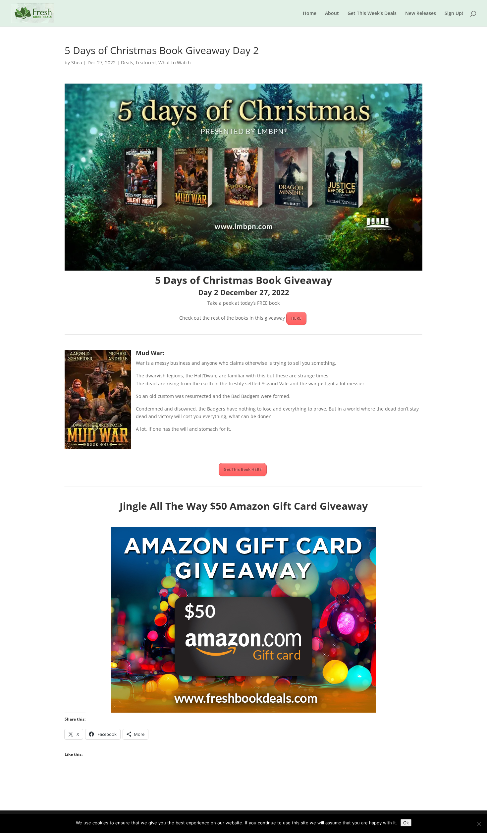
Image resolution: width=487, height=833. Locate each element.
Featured (146, 62)
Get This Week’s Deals (372, 13)
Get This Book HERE (243, 469)
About (332, 13)
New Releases (420, 13)
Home (309, 13)
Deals (127, 62)
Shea (76, 62)
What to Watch (174, 62)
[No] (478, 823)
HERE (296, 318)
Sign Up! (454, 13)
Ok (406, 822)
